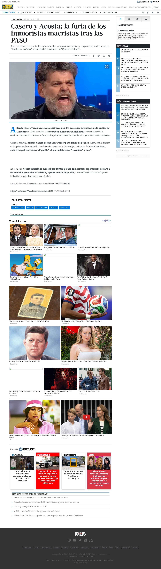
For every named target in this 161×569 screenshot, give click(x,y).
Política (20, 7)
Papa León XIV (71, 12)
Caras (36, 547)
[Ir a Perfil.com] (154, 1)
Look (105, 547)
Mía (117, 547)
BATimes (135, 547)
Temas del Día (9, 12)
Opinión (77, 7)
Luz (111, 547)
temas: (14, 205)
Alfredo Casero (18, 208)
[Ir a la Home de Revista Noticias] (8, 7)
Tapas (103, 7)
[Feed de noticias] (158, 13)
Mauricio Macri (90, 12)
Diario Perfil (27, 547)
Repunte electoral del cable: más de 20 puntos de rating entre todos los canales (46, 502)
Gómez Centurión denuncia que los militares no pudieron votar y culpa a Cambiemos (48, 515)
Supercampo (95, 547)
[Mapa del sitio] (91, 540)
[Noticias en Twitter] (152, 13)
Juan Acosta (64, 208)
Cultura (60, 7)
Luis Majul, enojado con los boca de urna (30, 506)
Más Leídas (122, 46)
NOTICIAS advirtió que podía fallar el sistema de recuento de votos (41, 497)
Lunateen (125, 547)
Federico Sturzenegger (48, 12)
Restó (96, 7)
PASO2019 (53, 208)
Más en (14, 449)
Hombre (65, 547)
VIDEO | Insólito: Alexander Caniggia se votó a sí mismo (36, 511)
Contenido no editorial (140, 7)
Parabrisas (84, 547)
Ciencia (69, 7)
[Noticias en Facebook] (148, 13)
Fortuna (56, 547)
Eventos (87, 7)
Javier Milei (26, 12)
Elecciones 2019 (41, 208)
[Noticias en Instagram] (143, 13)
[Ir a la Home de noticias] (80, 533)
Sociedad (30, 7)
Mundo (51, 7)
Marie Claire (46, 547)
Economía (41, 7)
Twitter (30, 208)
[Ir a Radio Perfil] (143, 1)
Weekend (74, 547)
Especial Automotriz (117, 7)
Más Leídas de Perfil (127, 101)
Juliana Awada (110, 12)
